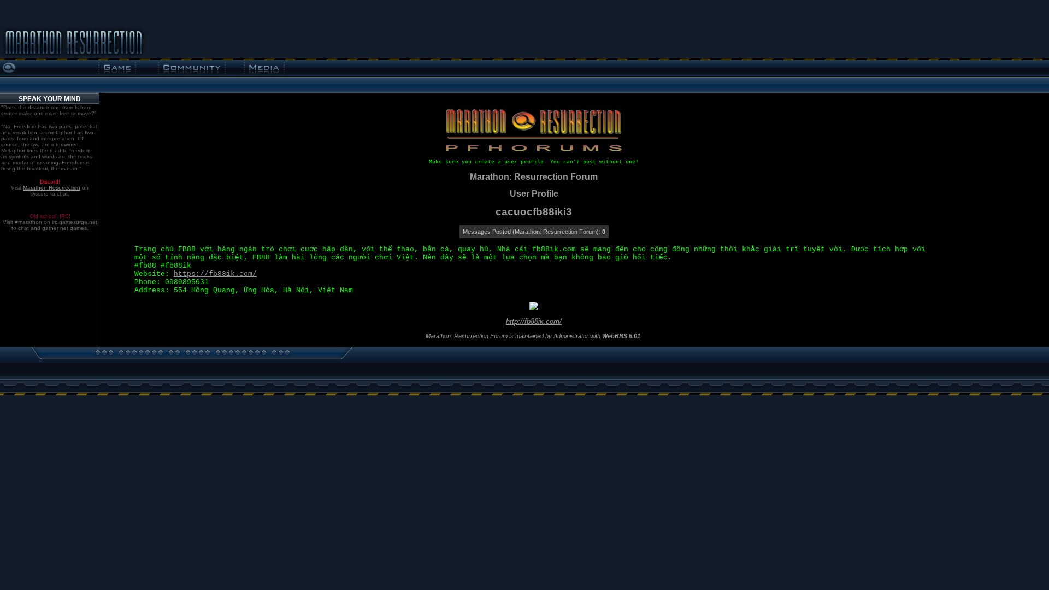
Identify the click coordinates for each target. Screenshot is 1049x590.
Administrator (570, 336)
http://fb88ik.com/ (534, 321)
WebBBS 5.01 (621, 336)
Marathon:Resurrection (51, 188)
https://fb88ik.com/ (215, 274)
